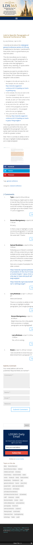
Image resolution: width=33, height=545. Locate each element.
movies (16, 500)
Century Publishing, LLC (16, 530)
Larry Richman (9, 41)
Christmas (17, 472)
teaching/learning (18, 514)
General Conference (15, 186)
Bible (5, 466)
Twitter (13, 517)
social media (20, 459)
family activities (24, 477)
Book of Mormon (12, 466)
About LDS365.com (7, 527)
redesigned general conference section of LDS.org (16, 46)
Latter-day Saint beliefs (18, 486)
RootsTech (15, 506)
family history (7, 480)
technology (7, 517)
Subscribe (16, 453)
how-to (17, 483)
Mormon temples (8, 500)
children (20, 469)
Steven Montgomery (17, 220)
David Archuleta (17, 474)
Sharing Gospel (8, 511)
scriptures (18, 508)
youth (18, 517)
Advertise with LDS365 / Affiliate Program (13, 529)
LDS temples (16, 489)
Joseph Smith (7, 486)
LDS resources (7, 489)
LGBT (5, 497)
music (21, 500)
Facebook (11, 477)
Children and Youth (9, 472)
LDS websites (23, 494)
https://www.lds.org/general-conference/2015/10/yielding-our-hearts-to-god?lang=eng (17, 88)
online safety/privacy (9, 503)
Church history (7, 474)
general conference (12, 181)
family (17, 477)
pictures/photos (20, 503)
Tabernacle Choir (8, 514)
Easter (24, 474)
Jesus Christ (23, 483)
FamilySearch (15, 480)
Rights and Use (25, 527)
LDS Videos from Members (10, 491)
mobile (17, 497)
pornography (7, 506)
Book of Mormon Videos (10, 469)
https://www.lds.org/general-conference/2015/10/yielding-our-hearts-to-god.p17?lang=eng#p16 (17, 118)
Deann (12, 350)
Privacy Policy (17, 527)
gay (22, 480)
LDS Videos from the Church (11, 494)
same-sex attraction (9, 508)
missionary (11, 497)
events (5, 477)
